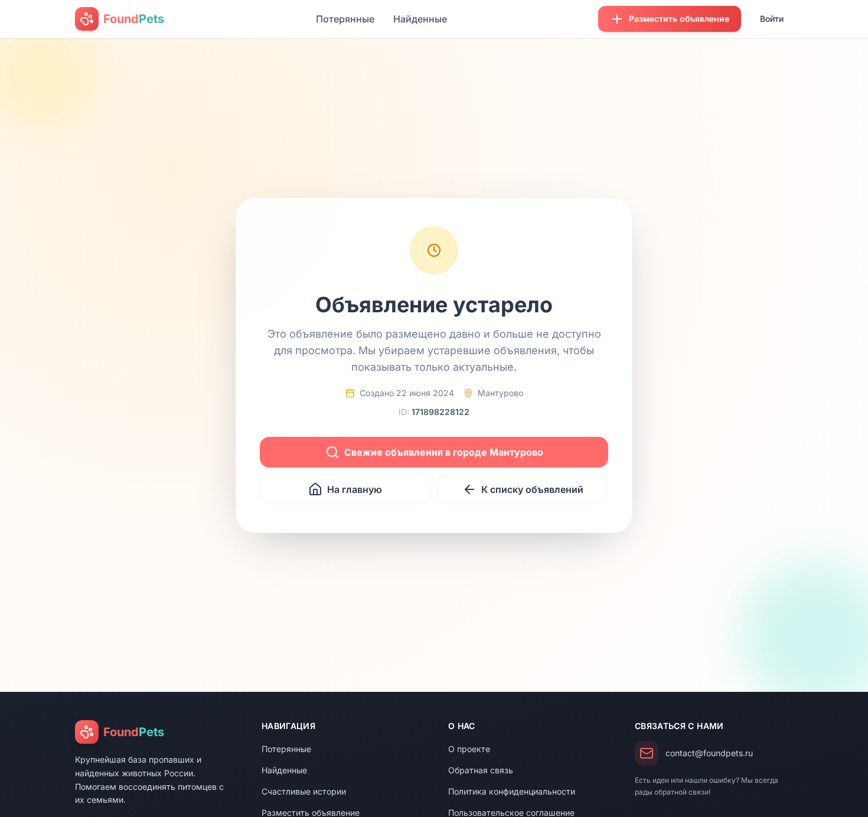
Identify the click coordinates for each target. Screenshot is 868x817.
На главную (354, 489)
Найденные (420, 19)
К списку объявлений (532, 489)
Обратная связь (480, 770)
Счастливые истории (304, 791)
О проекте (469, 749)
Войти (772, 19)
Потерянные (345, 19)
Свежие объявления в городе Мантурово (443, 452)
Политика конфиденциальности (511, 791)
